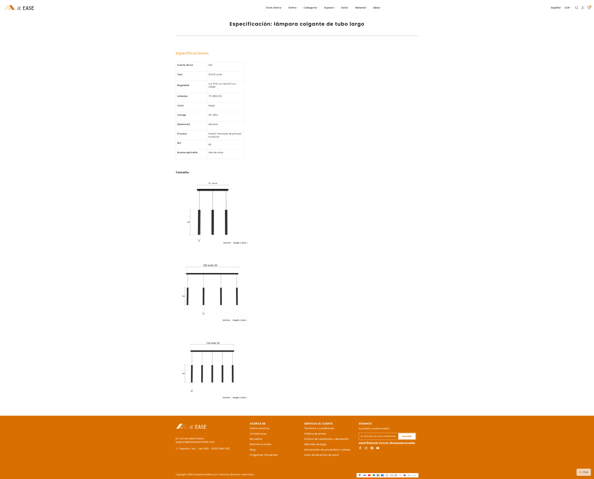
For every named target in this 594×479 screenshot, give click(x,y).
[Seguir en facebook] (360, 448)
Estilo (344, 7)
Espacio (329, 7)
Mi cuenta (256, 439)
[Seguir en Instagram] (366, 448)
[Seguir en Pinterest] (371, 448)
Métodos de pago (315, 444)
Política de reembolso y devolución (326, 439)
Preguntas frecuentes (264, 455)
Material (360, 7)
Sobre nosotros (259, 428)
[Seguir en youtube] (377, 448)
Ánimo (292, 7)
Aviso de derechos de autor (321, 455)
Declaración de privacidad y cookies (327, 449)
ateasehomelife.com (206, 474)
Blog (252, 449)
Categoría (310, 7)
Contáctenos (258, 434)
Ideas (376, 7)
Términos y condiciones (319, 428)
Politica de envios (315, 434)
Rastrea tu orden (260, 444)
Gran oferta (273, 7)
